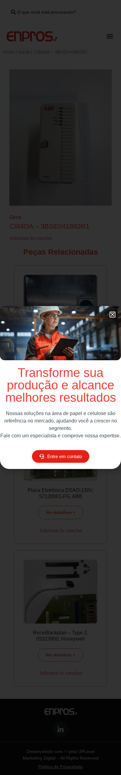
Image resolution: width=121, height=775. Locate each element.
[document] (60, 387)
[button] (112, 314)
